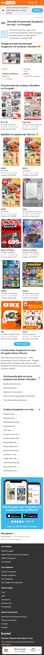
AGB (3, 596)
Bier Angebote (7, 579)
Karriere (4, 627)
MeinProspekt (6, 536)
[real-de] (3, 23)
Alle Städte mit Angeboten (12, 582)
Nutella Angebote (8, 575)
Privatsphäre (6, 607)
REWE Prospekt (7, 551)
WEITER (37, 10)
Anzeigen (37, 17)
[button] (40, 3)
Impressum (5, 599)
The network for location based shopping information (17, 643)
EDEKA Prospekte (8, 558)
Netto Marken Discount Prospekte (15, 555)
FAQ (3, 592)
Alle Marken (6, 562)
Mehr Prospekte (22, 344)
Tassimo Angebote (8, 572)
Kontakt (4, 624)
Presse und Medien (9, 620)
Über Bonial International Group (14, 617)
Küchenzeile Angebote (22, 536)
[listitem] (11, 65)
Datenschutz (6, 603)
